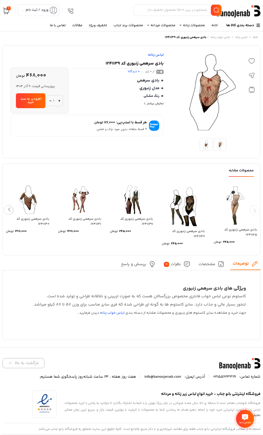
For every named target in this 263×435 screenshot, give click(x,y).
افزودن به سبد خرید (30, 100)
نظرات (173, 264)
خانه (255, 37)
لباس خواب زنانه (220, 37)
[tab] (245, 265)
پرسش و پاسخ (133, 264)
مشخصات (207, 264)
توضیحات (241, 264)
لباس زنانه (241, 37)
